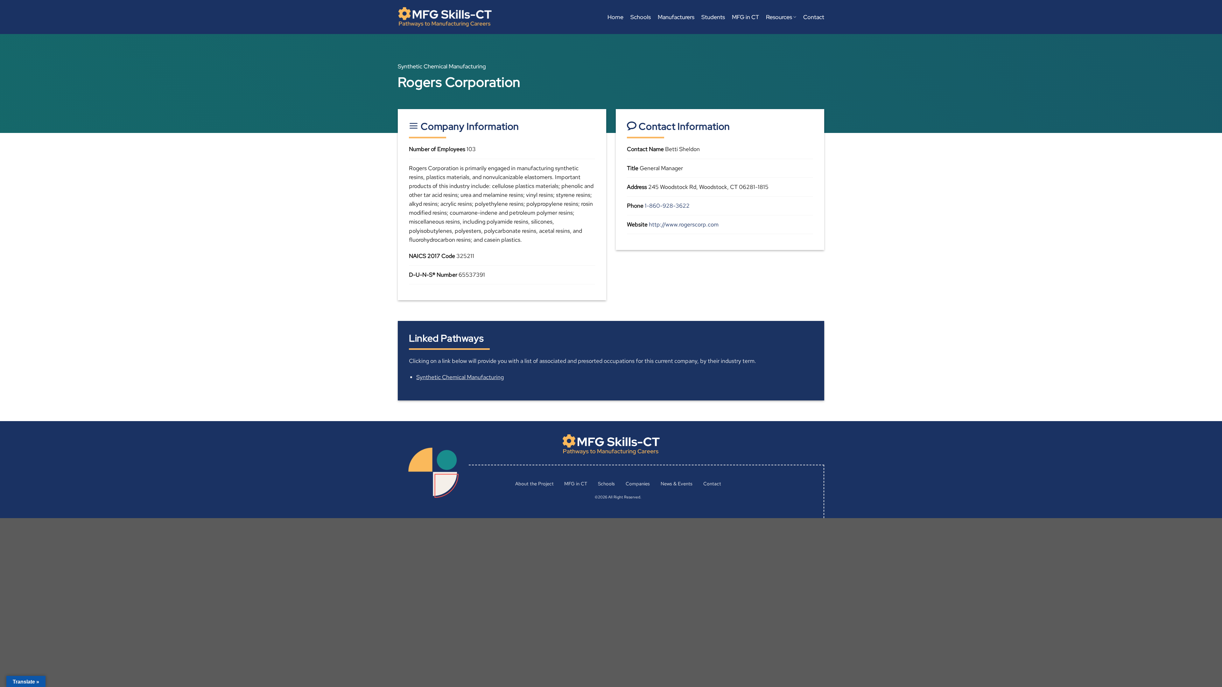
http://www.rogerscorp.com (684, 224)
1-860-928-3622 (667, 205)
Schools (640, 17)
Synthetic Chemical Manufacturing (460, 377)
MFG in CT (745, 17)
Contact (813, 17)
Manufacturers (676, 17)
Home (615, 17)
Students (713, 17)
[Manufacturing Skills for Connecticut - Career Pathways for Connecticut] (445, 17)
